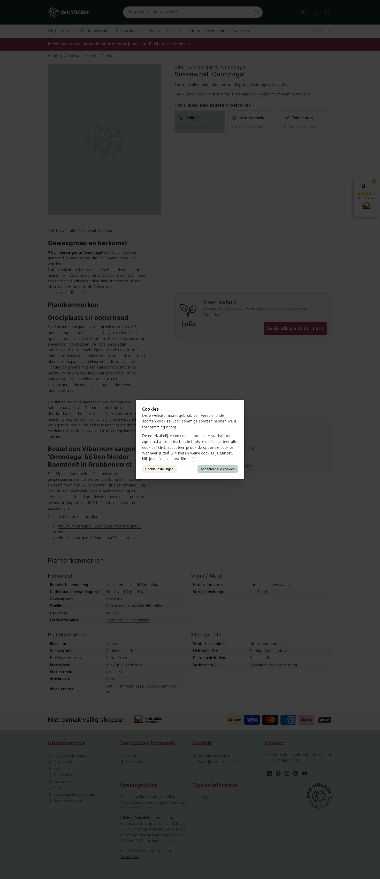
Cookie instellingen (159, 469)
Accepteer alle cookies (218, 469)
